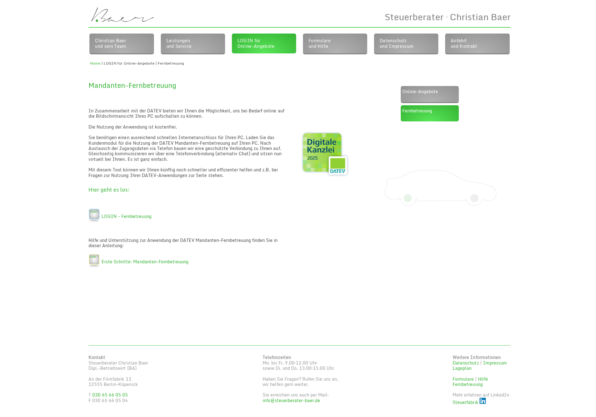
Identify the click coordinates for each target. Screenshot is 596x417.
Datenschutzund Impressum (396, 43)
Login (93, 211)
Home (95, 63)
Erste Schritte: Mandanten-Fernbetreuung (145, 261)
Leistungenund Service (179, 43)
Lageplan (462, 368)
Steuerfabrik (466, 402)
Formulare (463, 379)
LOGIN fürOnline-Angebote (256, 43)
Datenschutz (466, 362)
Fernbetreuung (417, 110)
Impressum (495, 362)
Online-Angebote (420, 91)
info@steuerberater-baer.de (291, 400)
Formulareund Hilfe (320, 43)
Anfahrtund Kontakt (464, 43)
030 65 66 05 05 (110, 394)
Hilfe (483, 379)
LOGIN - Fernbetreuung (126, 216)
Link (92, 256)
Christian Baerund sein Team (110, 43)
